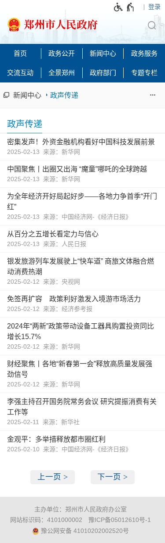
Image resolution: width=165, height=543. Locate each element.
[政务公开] (62, 53)
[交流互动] (20, 73)
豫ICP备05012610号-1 (119, 519)
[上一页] (52, 477)
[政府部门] (103, 73)
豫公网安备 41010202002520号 (84, 530)
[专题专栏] (144, 73)
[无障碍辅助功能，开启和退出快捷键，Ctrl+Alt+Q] (124, 7)
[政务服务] (144, 53)
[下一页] (113, 477)
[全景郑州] (62, 73)
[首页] (20, 53)
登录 (154, 6)
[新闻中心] (103, 53)
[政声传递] (59, 95)
